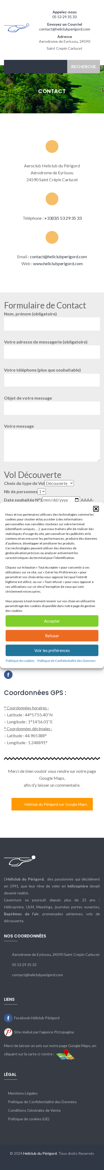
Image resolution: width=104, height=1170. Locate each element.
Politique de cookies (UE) (28, 1119)
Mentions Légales (23, 1093)
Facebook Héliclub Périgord (36, 1017)
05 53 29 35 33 (64, 16)
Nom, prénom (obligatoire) (30, 313)
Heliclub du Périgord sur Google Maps (56, 804)
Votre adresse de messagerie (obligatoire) (45, 341)
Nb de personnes (21, 491)
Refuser (52, 635)
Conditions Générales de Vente (34, 1110)
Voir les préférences (52, 650)
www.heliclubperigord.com (58, 263)
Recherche (83, 66)
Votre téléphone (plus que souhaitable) (42, 369)
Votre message (19, 425)
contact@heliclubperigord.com (64, 29)
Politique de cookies (20, 660)
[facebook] (8, 674)
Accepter (52, 621)
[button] (96, 508)
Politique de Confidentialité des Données (66, 660)
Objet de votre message (28, 397)
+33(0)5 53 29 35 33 (63, 218)
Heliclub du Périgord (40, 1153)
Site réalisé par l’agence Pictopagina (44, 1032)
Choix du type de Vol (24, 483)
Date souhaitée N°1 (23, 499)
